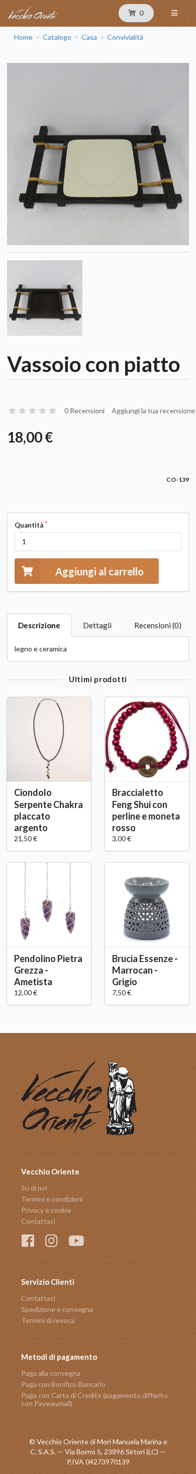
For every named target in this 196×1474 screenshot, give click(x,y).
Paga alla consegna (50, 1373)
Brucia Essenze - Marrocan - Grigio (145, 970)
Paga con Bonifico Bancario (63, 1384)
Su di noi (34, 1188)
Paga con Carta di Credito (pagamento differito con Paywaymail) (94, 1399)
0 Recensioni (84, 410)
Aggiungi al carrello (99, 571)
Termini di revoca (47, 1320)
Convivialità (125, 37)
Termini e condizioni (52, 1199)
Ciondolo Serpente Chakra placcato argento (48, 810)
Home (23, 37)
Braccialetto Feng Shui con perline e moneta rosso (146, 810)
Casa (89, 37)
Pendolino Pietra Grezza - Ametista (48, 970)
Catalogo (57, 37)
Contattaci (38, 1221)
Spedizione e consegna (57, 1309)
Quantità (29, 525)
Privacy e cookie (46, 1210)
